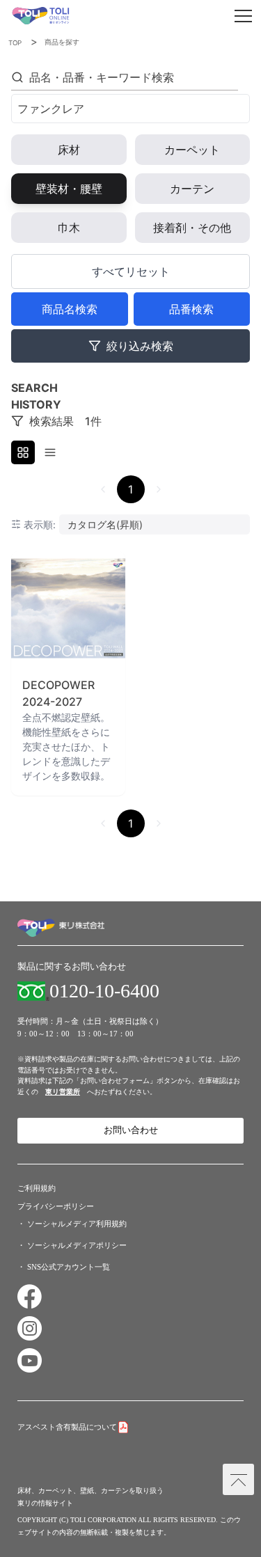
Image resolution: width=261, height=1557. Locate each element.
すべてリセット (131, 271)
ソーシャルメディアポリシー (77, 1245)
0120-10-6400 (104, 991)
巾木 (69, 228)
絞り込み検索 (139, 346)
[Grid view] (23, 452)
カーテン (192, 189)
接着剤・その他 (192, 228)
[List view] (50, 452)
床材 (69, 150)
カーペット (192, 150)
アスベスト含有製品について (67, 1427)
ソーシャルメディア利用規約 (77, 1223)
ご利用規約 (36, 1188)
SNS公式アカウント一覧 (68, 1267)
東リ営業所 (62, 1092)
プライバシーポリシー (55, 1206)
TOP (15, 43)
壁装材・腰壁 (68, 189)
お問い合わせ (131, 1130)
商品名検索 (69, 309)
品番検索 (191, 309)
